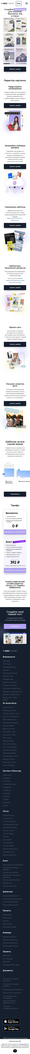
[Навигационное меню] (27, 3)
